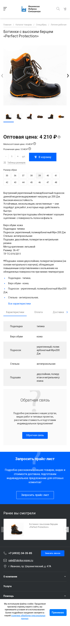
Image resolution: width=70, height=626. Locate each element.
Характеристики (15, 312)
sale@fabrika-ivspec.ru (20, 560)
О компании (10, 576)
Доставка (58, 312)
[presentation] (2, 75)
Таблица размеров (16, 162)
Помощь (8, 596)
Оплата (38, 312)
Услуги (7, 586)
